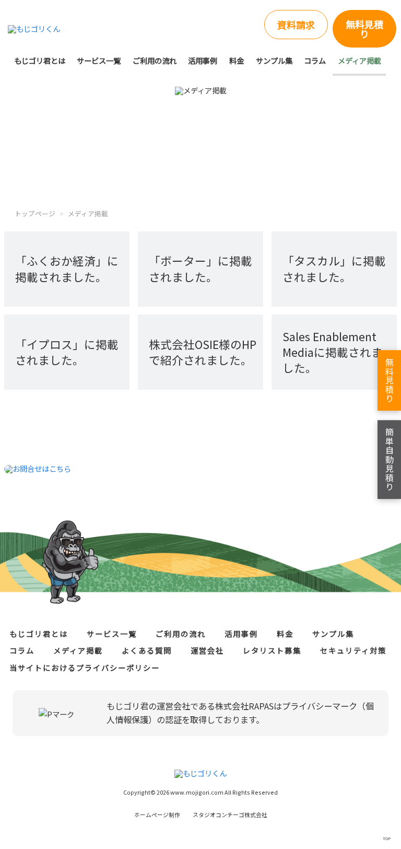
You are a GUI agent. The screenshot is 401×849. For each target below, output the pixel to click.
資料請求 (296, 24)
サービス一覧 (99, 60)
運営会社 (207, 650)
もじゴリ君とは (39, 60)
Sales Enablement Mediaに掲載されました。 (332, 352)
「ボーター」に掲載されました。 (200, 268)
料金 (236, 60)
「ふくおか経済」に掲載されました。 (67, 268)
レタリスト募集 (272, 650)
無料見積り (364, 28)
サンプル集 (274, 60)
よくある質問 (147, 650)
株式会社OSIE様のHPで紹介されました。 (202, 352)
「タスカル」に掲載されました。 (334, 268)
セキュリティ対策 (353, 650)
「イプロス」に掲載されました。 (67, 352)
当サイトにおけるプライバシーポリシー (84, 667)
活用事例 (202, 60)
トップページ (35, 213)
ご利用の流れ (154, 60)
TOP (387, 838)
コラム (315, 60)
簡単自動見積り (389, 459)
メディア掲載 (359, 60)
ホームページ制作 (200, 814)
